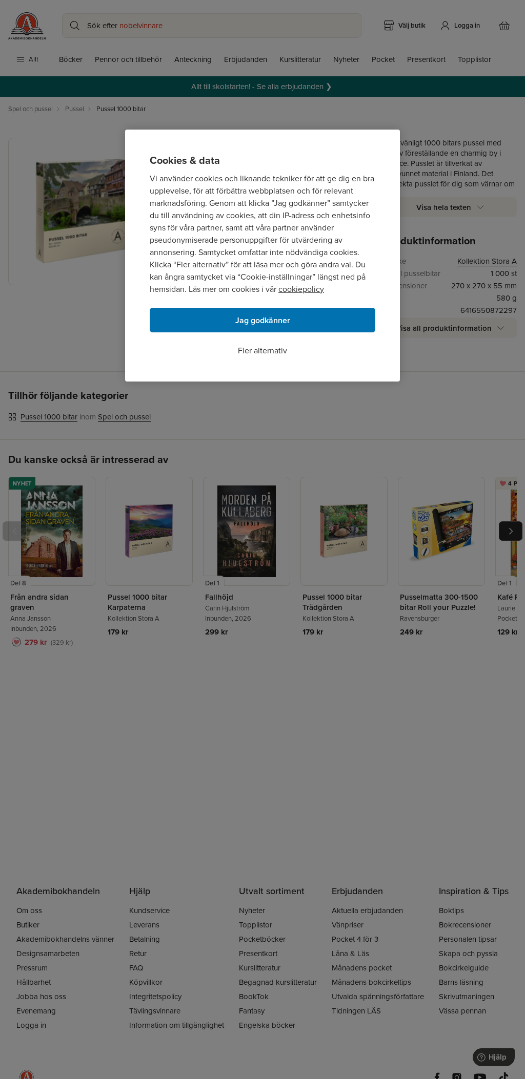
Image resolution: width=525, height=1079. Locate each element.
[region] (262, 256)
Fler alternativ (262, 350)
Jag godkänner (262, 320)
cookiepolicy (301, 289)
